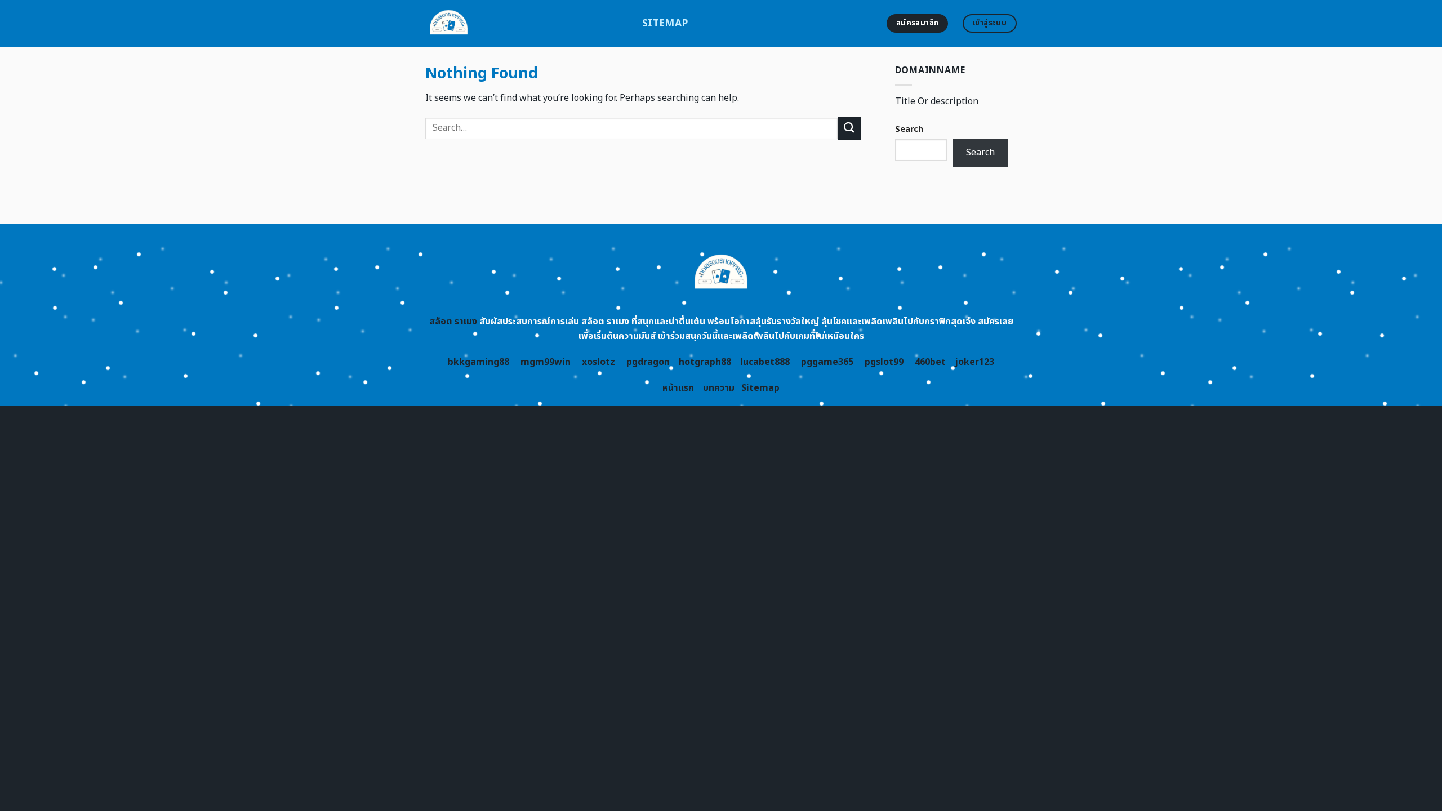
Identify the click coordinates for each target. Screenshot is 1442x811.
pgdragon (648, 362)
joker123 (974, 362)
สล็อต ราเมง (453, 321)
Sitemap (665, 23)
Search (909, 129)
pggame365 (827, 362)
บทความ (719, 388)
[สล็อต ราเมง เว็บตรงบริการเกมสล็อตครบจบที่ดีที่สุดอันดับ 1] (525, 23)
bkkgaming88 (478, 362)
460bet (930, 362)
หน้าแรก (678, 388)
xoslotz (598, 362)
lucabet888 (765, 362)
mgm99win (545, 362)
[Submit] (849, 128)
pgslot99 (884, 362)
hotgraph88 (705, 362)
